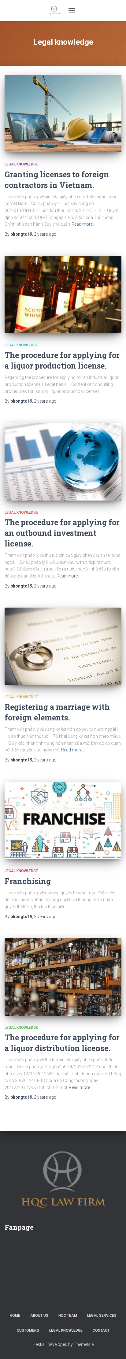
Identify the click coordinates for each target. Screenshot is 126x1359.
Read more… (83, 224)
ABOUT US (39, 1315)
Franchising (28, 881)
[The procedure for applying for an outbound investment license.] (63, 462)
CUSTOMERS (28, 1330)
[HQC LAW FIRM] (56, 10)
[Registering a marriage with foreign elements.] (63, 646)
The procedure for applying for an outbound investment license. (62, 533)
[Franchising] (63, 820)
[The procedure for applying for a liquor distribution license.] (63, 977)
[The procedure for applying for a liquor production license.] (63, 294)
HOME (15, 1315)
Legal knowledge (21, 164)
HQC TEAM (67, 1315)
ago (45, 234)
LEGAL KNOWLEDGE (66, 1330)
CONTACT (101, 1330)
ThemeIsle (84, 1344)
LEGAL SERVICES (102, 1315)
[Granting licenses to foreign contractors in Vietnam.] (63, 113)
